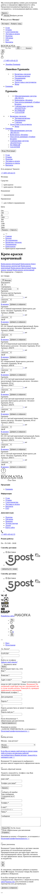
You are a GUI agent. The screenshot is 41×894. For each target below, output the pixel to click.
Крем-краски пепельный (10, 264)
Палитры (9, 36)
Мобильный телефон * (10, 692)
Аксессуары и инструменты (25, 82)
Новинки (9, 521)
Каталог (8, 238)
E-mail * (4, 807)
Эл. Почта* (5, 649)
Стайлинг (18, 80)
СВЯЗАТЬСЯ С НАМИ (9, 569)
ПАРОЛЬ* (5, 653)
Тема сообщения (7, 794)
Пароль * (4, 701)
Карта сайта (10, 527)
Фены (17, 84)
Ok (3, 862)
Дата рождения (7, 697)
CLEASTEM (19, 112)
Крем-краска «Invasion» (24, 100)
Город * (4, 812)
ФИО (3, 798)
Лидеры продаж (11, 523)
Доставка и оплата (12, 34)
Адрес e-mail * (6, 680)
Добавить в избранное (9, 888)
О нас (7, 28)
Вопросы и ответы (12, 163)
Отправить (5, 832)
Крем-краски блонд (28, 264)
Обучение (9, 38)
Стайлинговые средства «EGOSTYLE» (24, 107)
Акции (8, 525)
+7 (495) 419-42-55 (8, 173)
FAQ (7, 40)
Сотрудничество (11, 32)
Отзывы (8, 30)
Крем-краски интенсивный (23, 270)
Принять (5, 13)
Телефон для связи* (8, 783)
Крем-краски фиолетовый (21, 268)
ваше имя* (5, 779)
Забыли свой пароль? (9, 662)
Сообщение (5, 816)
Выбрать (5, 747)
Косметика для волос (23, 74)
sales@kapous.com (8, 882)
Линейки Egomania (12, 64)
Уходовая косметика (22, 76)
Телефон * (5, 803)
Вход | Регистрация (8, 151)
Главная (8, 236)
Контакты (9, 42)
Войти (4, 667)
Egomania (9, 86)
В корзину (5, 304)
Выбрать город (16, 24)
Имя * (3, 671)
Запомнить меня (10, 664)
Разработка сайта (8, 616)
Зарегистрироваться (9, 723)
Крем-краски (10, 246)
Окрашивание (20, 78)
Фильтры (8, 280)
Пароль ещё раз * (7, 712)
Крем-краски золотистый (10, 266)
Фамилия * (5, 675)
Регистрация (10, 645)
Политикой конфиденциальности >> (15, 731)
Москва (6, 15)
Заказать (5, 788)
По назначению (11, 240)
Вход (7, 643)
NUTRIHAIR (20, 110)
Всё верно (5, 24)
